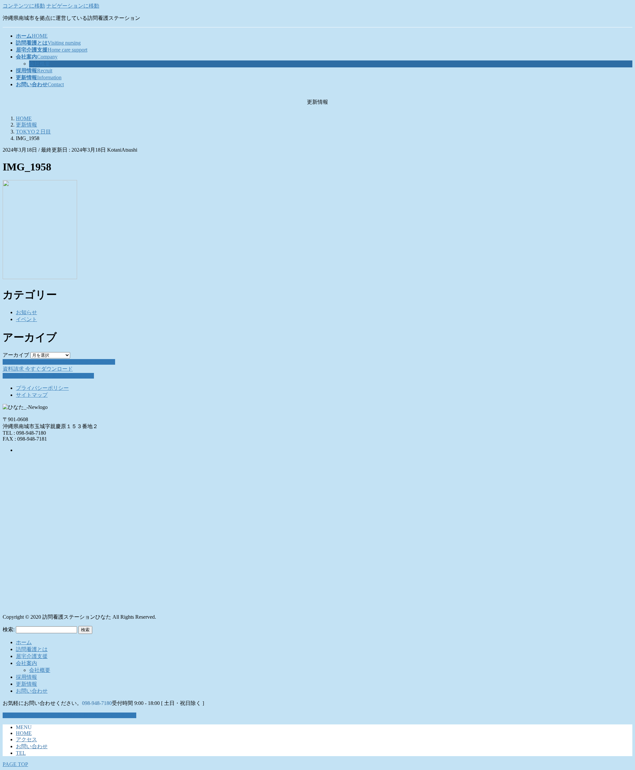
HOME (24, 733)
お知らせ (26, 312)
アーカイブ (16, 355)
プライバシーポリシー (42, 388)
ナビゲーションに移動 (72, 6)
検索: (9, 629)
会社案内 (26, 663)
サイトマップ (32, 395)
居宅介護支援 (32, 656)
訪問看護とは (32, 649)
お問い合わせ (32, 691)
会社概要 (39, 63)
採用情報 (26, 677)
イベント (26, 319)
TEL (21, 753)
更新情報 (26, 684)
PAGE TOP (15, 764)
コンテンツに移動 (24, 6)
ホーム (24, 642)
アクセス (26, 739)
